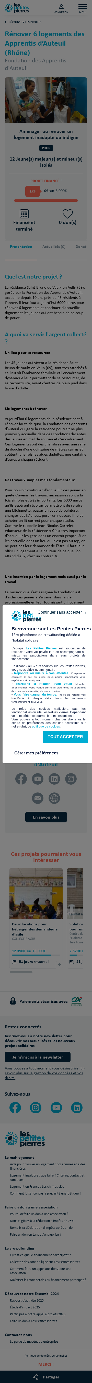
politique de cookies (46, 726)
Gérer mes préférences (36, 753)
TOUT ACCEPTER (65, 737)
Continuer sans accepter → (62, 612)
